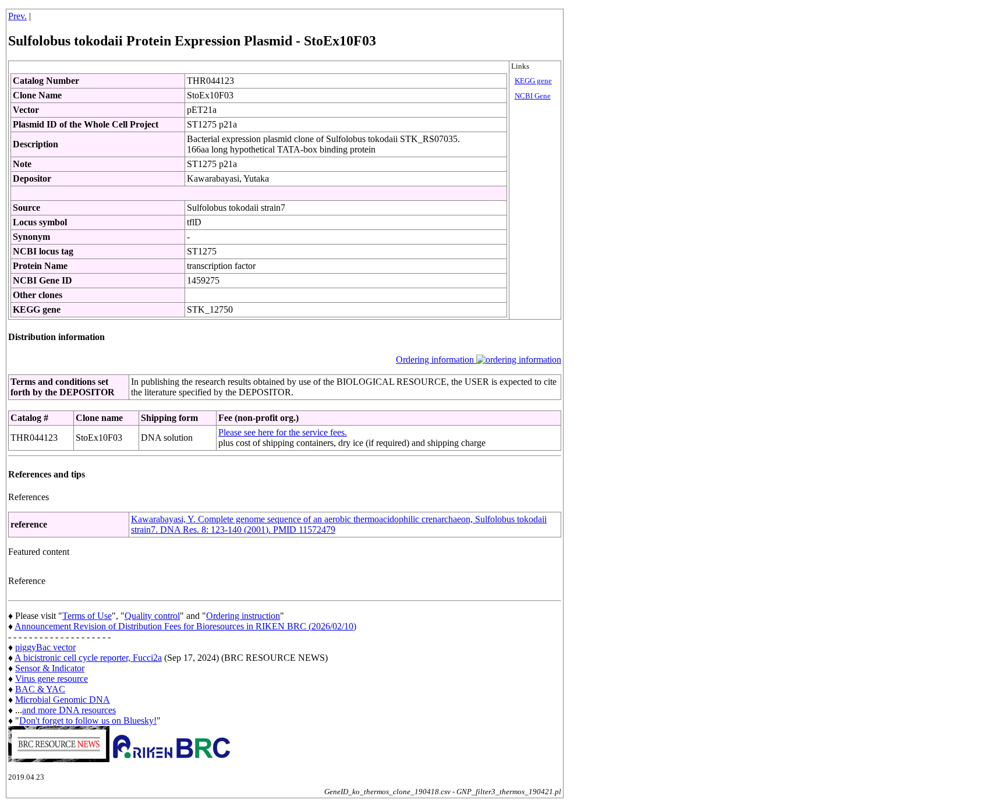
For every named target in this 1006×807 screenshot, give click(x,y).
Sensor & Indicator (49, 668)
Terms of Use (87, 616)
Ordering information (436, 359)
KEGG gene (533, 81)
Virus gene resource (51, 679)
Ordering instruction (243, 616)
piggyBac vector (45, 647)
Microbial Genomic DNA (62, 700)
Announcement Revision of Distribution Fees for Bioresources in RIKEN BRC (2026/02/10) (185, 626)
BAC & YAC (40, 689)
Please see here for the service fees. (282, 432)
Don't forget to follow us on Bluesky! (88, 720)
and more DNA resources (69, 710)
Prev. (17, 16)
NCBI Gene (533, 96)
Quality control (152, 616)
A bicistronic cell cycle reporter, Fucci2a (88, 658)
